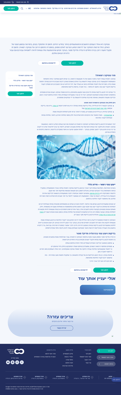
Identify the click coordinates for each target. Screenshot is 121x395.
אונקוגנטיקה (108, 115)
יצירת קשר (61, 328)
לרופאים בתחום (48, 63)
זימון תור (11, 8)
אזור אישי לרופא (50, 354)
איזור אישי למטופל (107, 357)
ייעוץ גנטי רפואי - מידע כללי (23, 81)
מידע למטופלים (68, 354)
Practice (108, 15)
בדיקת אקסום (95, 193)
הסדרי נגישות (68, 357)
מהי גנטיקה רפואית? (25, 76)
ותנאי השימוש (16, 387)
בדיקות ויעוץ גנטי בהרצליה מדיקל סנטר (21, 87)
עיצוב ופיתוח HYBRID (11, 389)
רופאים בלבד (7, 2)
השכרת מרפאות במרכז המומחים (45, 357)
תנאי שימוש (69, 363)
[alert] (119, 379)
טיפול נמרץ (69, 360)
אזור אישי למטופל (21, 2)
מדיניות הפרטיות (67, 366)
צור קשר (88, 363)
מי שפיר (55, 106)
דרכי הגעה (88, 360)
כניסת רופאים (109, 364)
